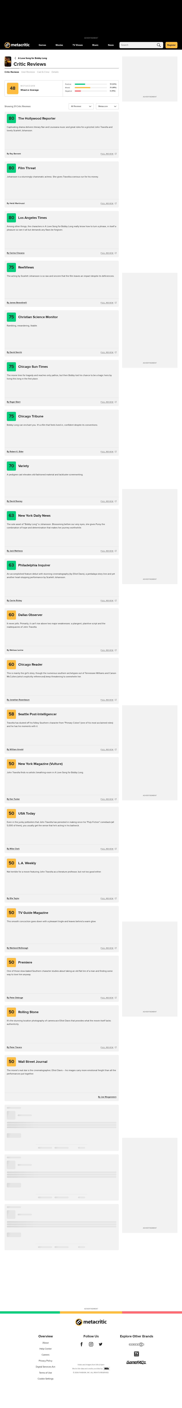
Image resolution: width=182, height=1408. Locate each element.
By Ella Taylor (13, 898)
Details (55, 72)
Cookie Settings (45, 1378)
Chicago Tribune (26, 416)
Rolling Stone (24, 1012)
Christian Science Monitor (33, 317)
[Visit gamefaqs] (136, 1363)
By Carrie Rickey (14, 600)
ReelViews (21, 267)
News (111, 45)
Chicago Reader (26, 664)
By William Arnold (15, 749)
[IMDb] (107, 1368)
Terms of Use (45, 1372)
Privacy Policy (45, 1360)
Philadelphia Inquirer (29, 565)
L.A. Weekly (22, 863)
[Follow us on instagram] (91, 1345)
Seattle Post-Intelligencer (33, 714)
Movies (59, 45)
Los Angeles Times (28, 218)
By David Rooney (14, 501)
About (46, 1342)
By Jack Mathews (15, 551)
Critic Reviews (12, 72)
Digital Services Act (45, 1366)
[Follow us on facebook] (81, 1345)
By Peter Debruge (15, 997)
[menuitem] (42, 45)
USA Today (22, 813)
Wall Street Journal (28, 1061)
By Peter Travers (14, 1047)
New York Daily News (29, 515)
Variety (19, 466)
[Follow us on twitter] (100, 1345)
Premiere (20, 962)
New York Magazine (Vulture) (36, 764)
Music (95, 45)
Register (171, 45)
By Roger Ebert (13, 402)
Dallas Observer (26, 615)
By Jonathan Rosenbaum (18, 700)
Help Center (46, 1348)
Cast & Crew (43, 72)
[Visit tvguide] (136, 1355)
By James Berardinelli (17, 302)
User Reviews (28, 72)
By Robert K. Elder (15, 451)
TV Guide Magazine (28, 913)
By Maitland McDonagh (17, 948)
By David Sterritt (14, 352)
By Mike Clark (13, 849)
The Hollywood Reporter (32, 118)
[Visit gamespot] (136, 1346)
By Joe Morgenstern (107, 1097)
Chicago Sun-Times (28, 366)
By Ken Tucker (13, 799)
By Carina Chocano (15, 253)
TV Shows (78, 45)
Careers (45, 1354)
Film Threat (22, 168)
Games (42, 45)
